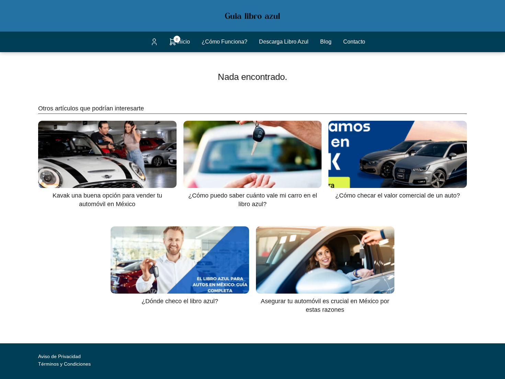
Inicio (183, 42)
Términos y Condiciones (64, 364)
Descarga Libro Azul (283, 42)
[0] (173, 44)
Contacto (354, 42)
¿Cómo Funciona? (224, 42)
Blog (326, 42)
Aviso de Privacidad (59, 356)
